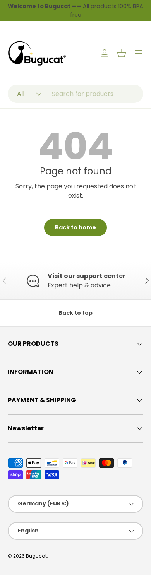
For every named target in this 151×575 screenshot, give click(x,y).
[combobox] (75, 94)
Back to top (75, 313)
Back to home (75, 227)
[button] (121, 53)
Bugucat (36, 556)
